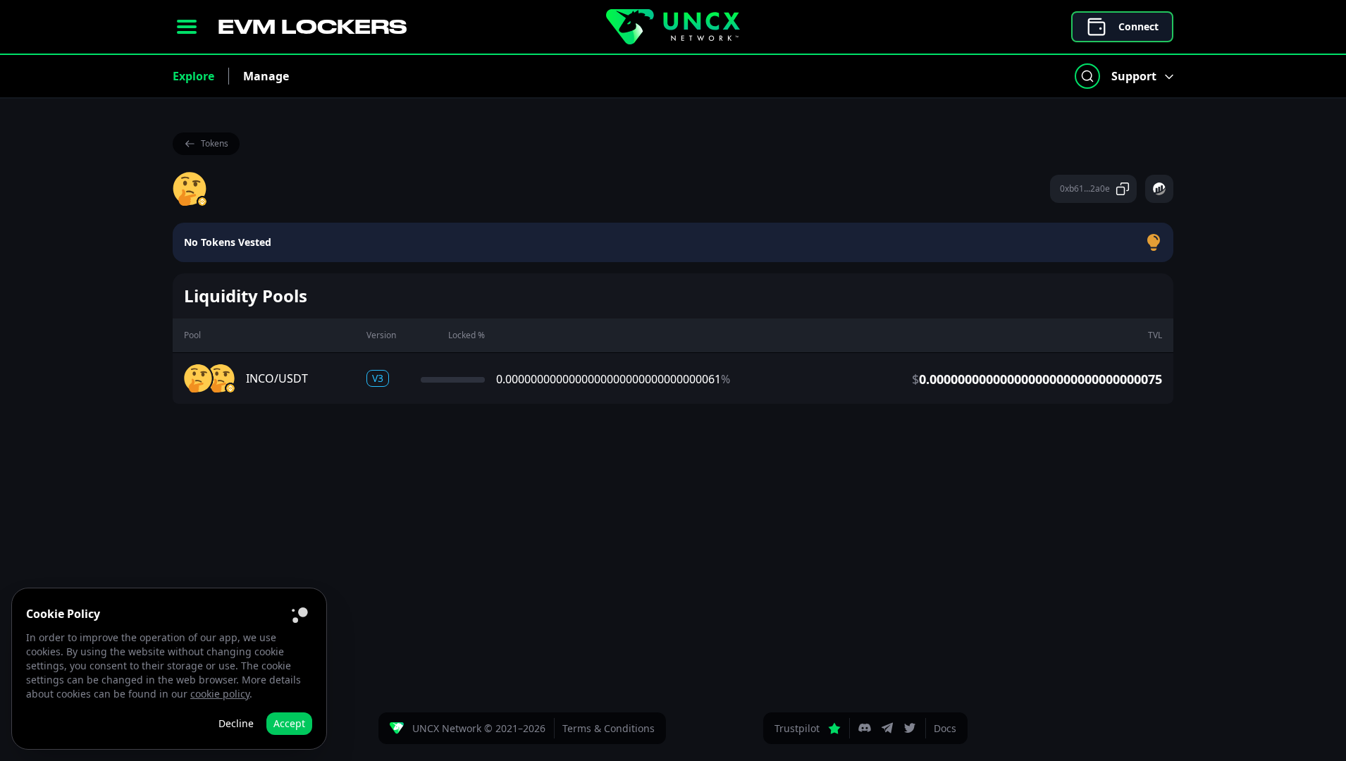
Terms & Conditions (608, 728)
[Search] (1087, 76)
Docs (945, 728)
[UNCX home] (673, 26)
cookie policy (219, 693)
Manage (266, 76)
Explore (193, 76)
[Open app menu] (187, 27)
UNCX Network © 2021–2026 (478, 728)
